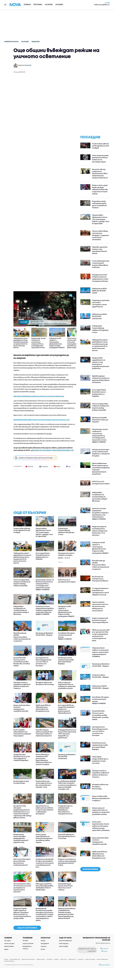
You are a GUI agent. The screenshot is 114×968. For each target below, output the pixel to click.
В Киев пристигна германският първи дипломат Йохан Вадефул (66, 660)
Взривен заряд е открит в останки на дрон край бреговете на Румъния (100, 379)
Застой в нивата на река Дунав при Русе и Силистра (66, 836)
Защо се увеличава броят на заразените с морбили (101, 798)
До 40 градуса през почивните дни (21, 782)
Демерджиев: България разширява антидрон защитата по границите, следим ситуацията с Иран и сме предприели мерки (44, 914)
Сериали (43, 946)
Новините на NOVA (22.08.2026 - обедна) (100, 687)
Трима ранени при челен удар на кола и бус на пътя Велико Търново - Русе (44, 784)
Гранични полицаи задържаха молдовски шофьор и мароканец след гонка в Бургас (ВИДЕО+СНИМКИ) (45, 610)
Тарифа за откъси (40, 959)
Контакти (56, 959)
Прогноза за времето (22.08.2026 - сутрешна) (66, 756)
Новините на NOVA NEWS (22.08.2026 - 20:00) (99, 291)
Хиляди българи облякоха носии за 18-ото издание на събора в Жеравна (21, 757)
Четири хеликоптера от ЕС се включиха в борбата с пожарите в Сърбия (101, 453)
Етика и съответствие (102, 959)
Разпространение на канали (28, 959)
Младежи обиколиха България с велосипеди (45, 683)
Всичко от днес (9, 943)
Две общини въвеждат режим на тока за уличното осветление (38, 396)
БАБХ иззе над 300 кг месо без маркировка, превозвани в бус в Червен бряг (45, 886)
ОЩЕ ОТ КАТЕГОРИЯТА (27, 928)
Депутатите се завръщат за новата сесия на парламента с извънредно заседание (44, 809)
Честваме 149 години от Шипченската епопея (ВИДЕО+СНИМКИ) (66, 636)
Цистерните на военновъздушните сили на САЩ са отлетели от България (43, 661)
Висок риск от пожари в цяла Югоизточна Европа (100, 579)
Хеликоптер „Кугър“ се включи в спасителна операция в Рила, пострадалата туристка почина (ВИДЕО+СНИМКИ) (45, 584)
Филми (43, 949)
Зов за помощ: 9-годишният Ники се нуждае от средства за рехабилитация (67, 685)
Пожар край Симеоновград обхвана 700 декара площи (66, 531)
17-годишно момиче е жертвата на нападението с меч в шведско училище (100, 591)
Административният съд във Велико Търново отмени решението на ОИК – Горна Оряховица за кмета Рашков (66, 913)
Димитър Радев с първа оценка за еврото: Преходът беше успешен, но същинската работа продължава (22, 913)
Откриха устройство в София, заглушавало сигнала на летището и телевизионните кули (45, 863)
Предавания (45, 943)
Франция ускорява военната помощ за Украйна (100, 420)
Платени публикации (9, 961)
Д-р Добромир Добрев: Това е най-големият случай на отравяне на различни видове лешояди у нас (67, 785)
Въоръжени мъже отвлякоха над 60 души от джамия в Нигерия (99, 204)
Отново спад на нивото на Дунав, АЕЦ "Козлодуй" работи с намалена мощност (44, 732)
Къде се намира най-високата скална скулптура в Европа (100, 620)
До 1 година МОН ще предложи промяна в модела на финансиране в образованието (66, 709)
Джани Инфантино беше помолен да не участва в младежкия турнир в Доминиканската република (101, 468)
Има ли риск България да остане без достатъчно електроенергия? (21, 862)
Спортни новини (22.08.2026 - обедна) (100, 676)
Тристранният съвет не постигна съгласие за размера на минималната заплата (22, 887)
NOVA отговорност (65, 940)
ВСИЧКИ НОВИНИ (90, 869)
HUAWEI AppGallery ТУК (64, 450)
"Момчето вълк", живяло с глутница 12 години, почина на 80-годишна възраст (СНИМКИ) (100, 652)
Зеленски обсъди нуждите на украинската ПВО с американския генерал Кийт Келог (100, 173)
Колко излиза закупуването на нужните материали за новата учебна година (44, 838)
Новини (27, 4)
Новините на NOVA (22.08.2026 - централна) (99, 316)
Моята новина (9, 946)
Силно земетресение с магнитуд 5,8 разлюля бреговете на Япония (100, 264)
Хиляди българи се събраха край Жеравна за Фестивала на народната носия (65, 809)
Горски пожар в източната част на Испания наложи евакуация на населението (100, 606)
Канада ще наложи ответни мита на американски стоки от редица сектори (100, 278)
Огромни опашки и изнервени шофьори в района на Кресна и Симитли (21, 685)
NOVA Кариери (63, 943)
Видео (6, 949)
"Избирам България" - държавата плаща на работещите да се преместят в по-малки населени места (22, 558)
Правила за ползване (90, 959)
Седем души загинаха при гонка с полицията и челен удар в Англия (100, 303)
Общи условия (63, 959)
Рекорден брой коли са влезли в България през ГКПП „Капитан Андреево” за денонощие (67, 733)
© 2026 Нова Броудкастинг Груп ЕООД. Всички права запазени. (18, 964)
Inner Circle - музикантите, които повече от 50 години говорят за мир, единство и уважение (100, 826)
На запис (49, 4)
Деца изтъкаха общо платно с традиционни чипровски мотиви (21, 708)
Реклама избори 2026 (15, 959)
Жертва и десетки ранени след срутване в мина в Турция (99, 250)
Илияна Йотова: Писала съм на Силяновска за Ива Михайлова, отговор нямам (21, 661)
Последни (7, 940)
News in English (63, 946)
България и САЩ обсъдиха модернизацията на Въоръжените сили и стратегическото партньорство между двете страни (22, 811)
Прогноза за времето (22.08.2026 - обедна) (44, 634)
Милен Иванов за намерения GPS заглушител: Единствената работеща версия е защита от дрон (44, 759)
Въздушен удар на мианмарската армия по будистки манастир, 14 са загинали (99, 531)
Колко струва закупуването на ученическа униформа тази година (22, 732)
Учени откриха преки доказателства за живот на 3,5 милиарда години (100, 159)
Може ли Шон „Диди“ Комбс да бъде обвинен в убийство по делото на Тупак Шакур (100, 189)
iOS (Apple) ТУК (48, 450)
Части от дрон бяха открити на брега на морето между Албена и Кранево (21, 582)
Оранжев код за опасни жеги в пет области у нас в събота (65, 886)
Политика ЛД (81, 959)
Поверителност (72, 959)
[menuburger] (5, 4)
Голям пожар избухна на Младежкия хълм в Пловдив (21, 530)
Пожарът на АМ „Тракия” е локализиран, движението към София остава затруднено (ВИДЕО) (66, 611)
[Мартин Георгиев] (15, 65)
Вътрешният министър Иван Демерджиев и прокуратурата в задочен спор (20, 838)
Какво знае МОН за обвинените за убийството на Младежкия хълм (43, 708)
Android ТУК (37, 450)
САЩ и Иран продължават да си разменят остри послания (100, 760)
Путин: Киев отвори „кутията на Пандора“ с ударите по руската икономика (100, 235)
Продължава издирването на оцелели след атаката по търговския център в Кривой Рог (100, 363)
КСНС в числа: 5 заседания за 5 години (67, 581)
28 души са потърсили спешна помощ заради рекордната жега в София (67, 862)
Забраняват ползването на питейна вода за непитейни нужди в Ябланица (21, 610)
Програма (37, 4)
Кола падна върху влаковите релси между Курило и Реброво (43, 556)
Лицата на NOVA (28, 943)
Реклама (6, 959)
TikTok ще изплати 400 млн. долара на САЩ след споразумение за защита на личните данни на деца (100, 635)
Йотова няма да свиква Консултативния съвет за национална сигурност (22, 637)
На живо (59, 4)
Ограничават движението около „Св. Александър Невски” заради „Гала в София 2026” (44, 532)
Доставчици (49, 959)
